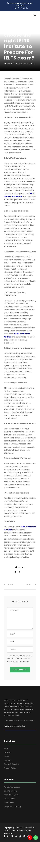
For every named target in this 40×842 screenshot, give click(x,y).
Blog (6, 748)
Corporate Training (12, 806)
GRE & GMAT (9, 798)
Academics (9, 802)
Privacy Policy (10, 768)
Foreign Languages (12, 787)
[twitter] (21, 8)
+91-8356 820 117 (27, 720)
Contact (7, 760)
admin (9, 64)
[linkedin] (15, 8)
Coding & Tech (10, 791)
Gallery (7, 752)
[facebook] (12, 8)
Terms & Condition (12, 764)
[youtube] (24, 8)
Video (6, 756)
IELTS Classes (22, 64)
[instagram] (27, 8)
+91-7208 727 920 (12, 720)
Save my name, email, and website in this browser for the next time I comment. (19, 658)
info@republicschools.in (18, 3)
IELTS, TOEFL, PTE (11, 795)
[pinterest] (18, 8)
